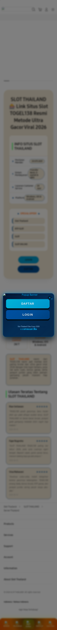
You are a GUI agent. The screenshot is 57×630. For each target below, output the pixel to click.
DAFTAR (27, 303)
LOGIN (28, 314)
